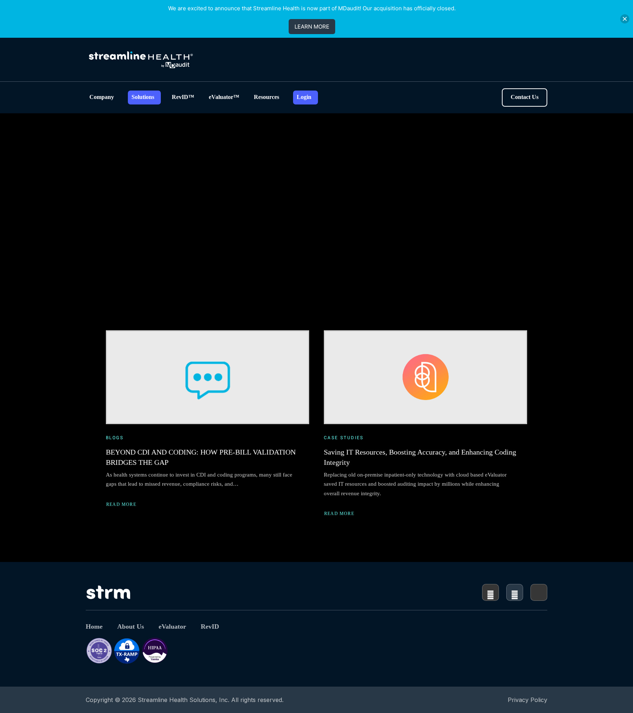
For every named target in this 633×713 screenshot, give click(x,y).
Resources (266, 97)
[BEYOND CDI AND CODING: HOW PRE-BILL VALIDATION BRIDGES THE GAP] (207, 377)
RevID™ (183, 97)
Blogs (114, 437)
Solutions (143, 97)
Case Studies (344, 437)
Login (304, 97)
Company (101, 97)
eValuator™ (224, 97)
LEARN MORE (312, 26)
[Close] (624, 18)
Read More (121, 505)
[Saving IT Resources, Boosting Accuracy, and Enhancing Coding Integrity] (425, 377)
